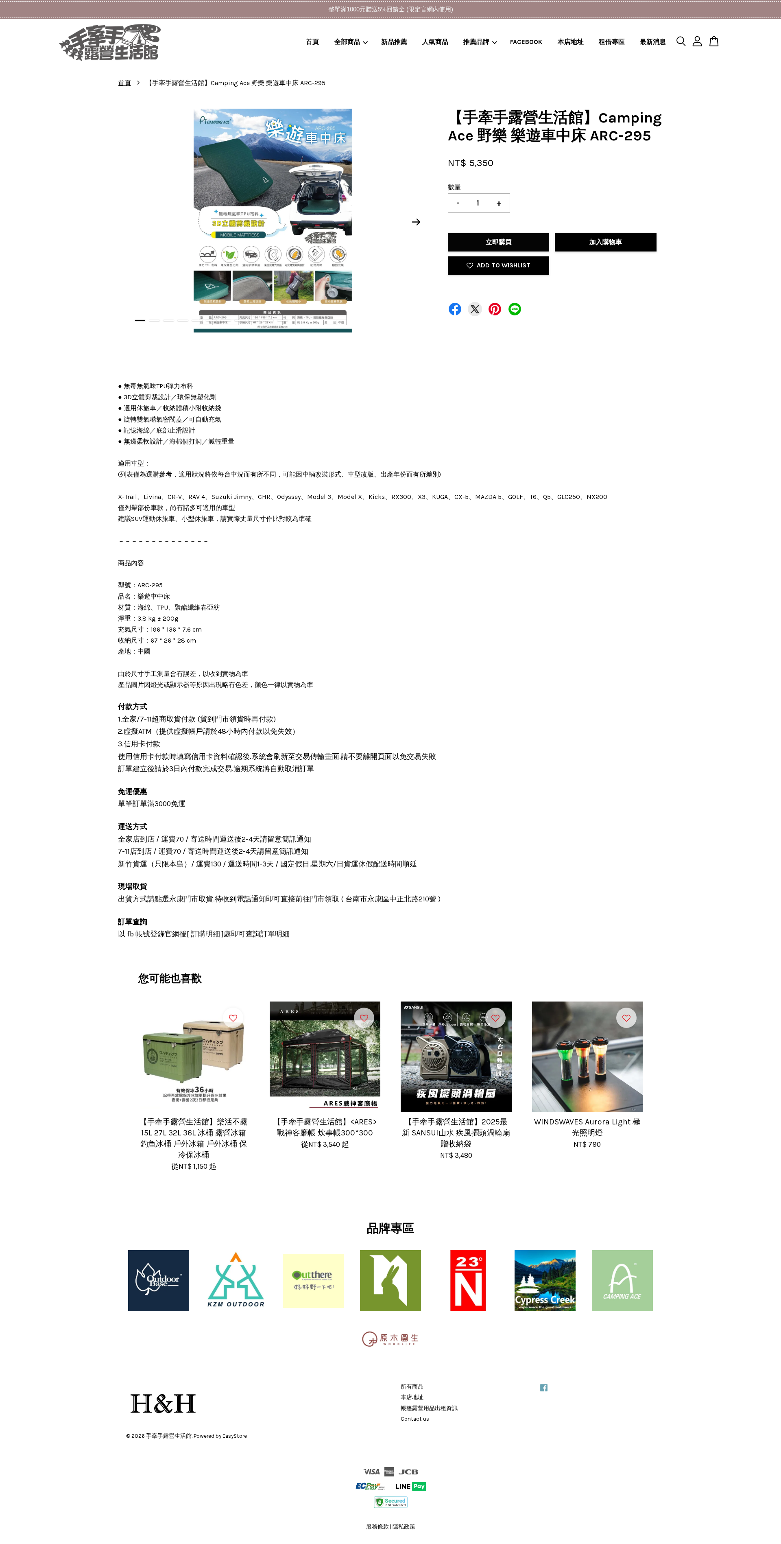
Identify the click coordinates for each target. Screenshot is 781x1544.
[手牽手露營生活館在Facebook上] (544, 1392)
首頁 (312, 42)
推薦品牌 (476, 42)
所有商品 (412, 1387)
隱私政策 (404, 1527)
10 (268, 320)
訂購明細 (205, 933)
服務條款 (377, 1527)
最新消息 (653, 42)
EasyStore (235, 1436)
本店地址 (571, 42)
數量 (454, 187)
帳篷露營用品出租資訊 (429, 1408)
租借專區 (612, 42)
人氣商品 (435, 42)
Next (416, 222)
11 (282, 320)
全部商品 (347, 42)
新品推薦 (394, 42)
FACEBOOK (526, 42)
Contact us (415, 1419)
